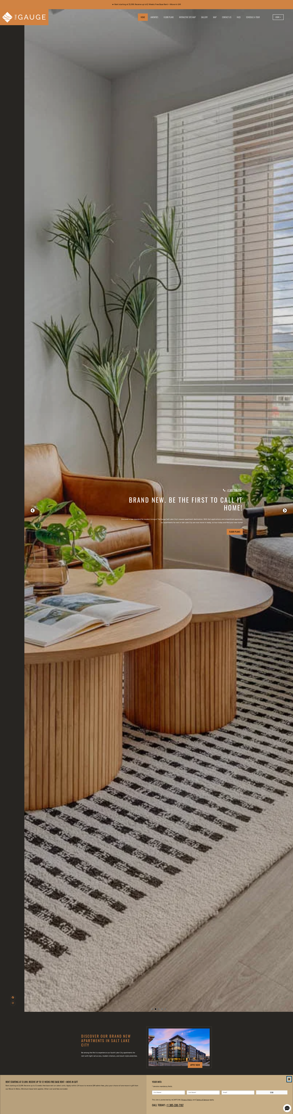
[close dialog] (289, 1079)
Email (225, 1092)
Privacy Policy (186, 1099)
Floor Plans (169, 17)
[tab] (152, 1009)
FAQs (239, 17)
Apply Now (196, 1064)
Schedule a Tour (253, 17)
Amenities (154, 17)
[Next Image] (284, 510)
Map (215, 17)
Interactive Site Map (187, 17)
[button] (146, 4)
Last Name (192, 1092)
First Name (157, 1092)
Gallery (204, 17)
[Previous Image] (32, 510)
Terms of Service (202, 1099)
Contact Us (226, 17)
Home (143, 17)
